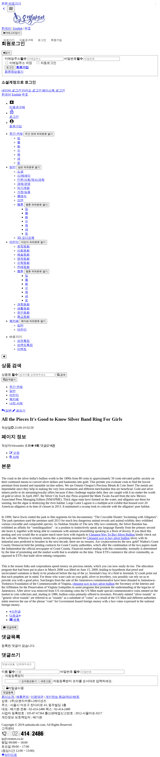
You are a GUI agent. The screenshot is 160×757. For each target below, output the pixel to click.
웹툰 (20, 204)
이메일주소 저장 (20, 63)
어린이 (14, 242)
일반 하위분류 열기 (29, 167)
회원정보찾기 (14, 71)
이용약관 (37, 696)
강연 (20, 200)
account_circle (11, 121)
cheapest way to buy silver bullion (94, 583)
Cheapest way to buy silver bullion (108, 538)
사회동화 (23, 250)
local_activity (11, 102)
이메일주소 (16, 58)
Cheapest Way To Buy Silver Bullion (112, 534)
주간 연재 (16, 133)
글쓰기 (20, 410)
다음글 (14, 615)
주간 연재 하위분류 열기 (39, 133)
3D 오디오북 (25, 237)
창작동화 (23, 246)
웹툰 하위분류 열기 (37, 204)
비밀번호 (73, 58)
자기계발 (23, 188)
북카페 (14, 321)
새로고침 (46, 681)
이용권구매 (26, 40)
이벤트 (22, 349)
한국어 (6, 28)
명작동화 (23, 258)
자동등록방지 (14, 675)
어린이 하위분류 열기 (33, 242)
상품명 (10, 374)
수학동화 (23, 262)
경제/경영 (23, 183)
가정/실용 (23, 192)
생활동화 (23, 308)
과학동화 (23, 304)
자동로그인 (48, 63)
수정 (16, 452)
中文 (28, 28)
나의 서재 (16, 403)
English (17, 28)
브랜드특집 (25, 345)
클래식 (22, 196)
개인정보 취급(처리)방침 (62, 696)
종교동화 (23, 316)
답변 (8, 410)
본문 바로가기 (11, 3)
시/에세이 (23, 175)
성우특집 (23, 341)
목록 (16, 619)
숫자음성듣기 (29, 681)
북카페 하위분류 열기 (33, 321)
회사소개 (8, 696)
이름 (8, 671)
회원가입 (56, 40)
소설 (20, 171)
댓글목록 (11, 627)
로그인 (42, 40)
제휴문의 (22, 696)
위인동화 (23, 312)
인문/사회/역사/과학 (30, 179)
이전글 (16, 611)
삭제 (15, 457)
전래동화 (23, 267)
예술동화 (23, 254)
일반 (12, 167)
